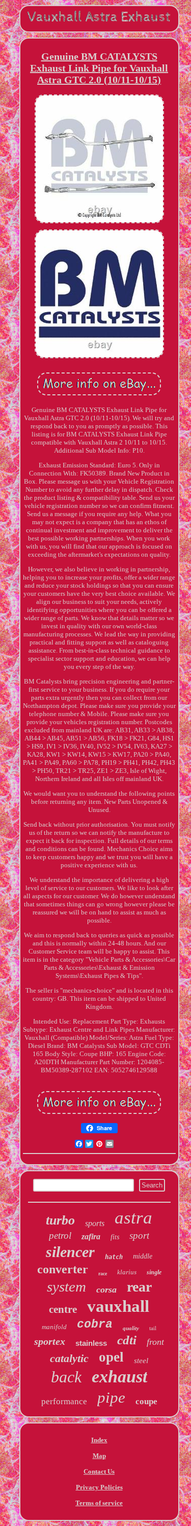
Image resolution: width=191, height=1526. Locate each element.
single (154, 1272)
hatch (114, 1257)
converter (62, 1269)
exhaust (119, 1376)
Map (99, 1456)
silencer (70, 1251)
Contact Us (99, 1471)
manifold (54, 1327)
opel (111, 1357)
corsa (106, 1289)
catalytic (69, 1358)
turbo (60, 1220)
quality (131, 1328)
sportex (49, 1341)
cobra (95, 1324)
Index (99, 1440)
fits (115, 1237)
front (155, 1342)
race (102, 1273)
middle (142, 1256)
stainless (91, 1343)
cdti (127, 1340)
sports (94, 1223)
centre (63, 1309)
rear (139, 1287)
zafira (90, 1236)
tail (152, 1328)
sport (139, 1235)
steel (141, 1361)
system (66, 1286)
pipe (111, 1397)
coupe (146, 1401)
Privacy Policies (99, 1487)
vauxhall (118, 1306)
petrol (60, 1235)
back (66, 1377)
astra (133, 1218)
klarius (127, 1272)
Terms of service (99, 1503)
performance (64, 1401)
